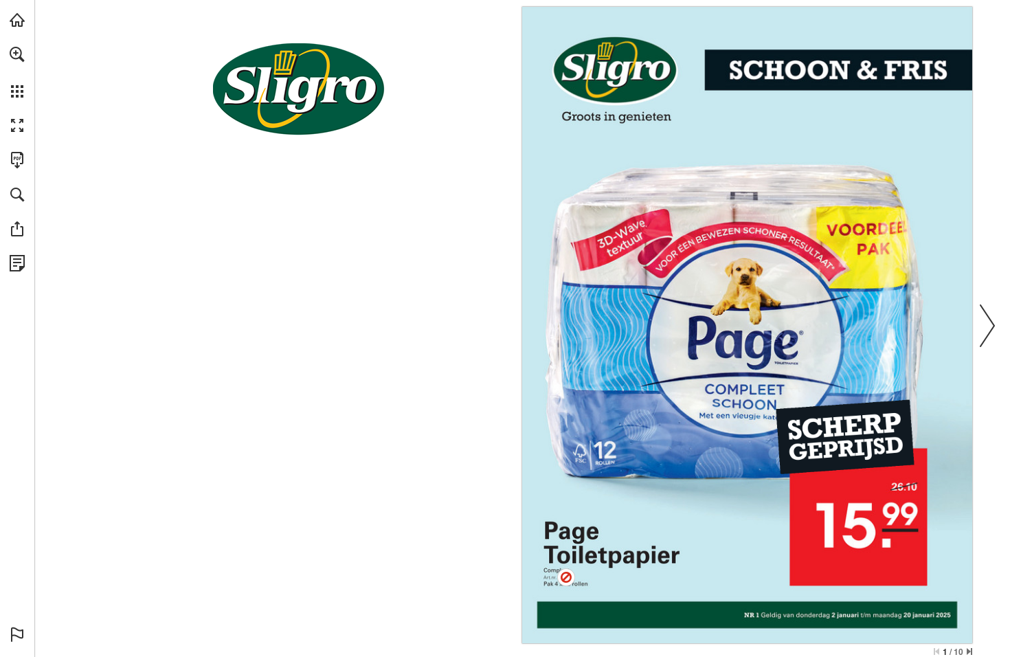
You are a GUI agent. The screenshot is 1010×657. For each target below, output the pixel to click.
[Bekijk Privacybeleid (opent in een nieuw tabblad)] (17, 263)
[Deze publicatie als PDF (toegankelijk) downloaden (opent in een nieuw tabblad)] (17, 160)
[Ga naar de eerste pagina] (936, 651)
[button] (17, 54)
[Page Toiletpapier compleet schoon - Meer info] (566, 577)
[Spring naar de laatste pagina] (969, 651)
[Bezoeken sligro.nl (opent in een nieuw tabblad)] (17, 20)
